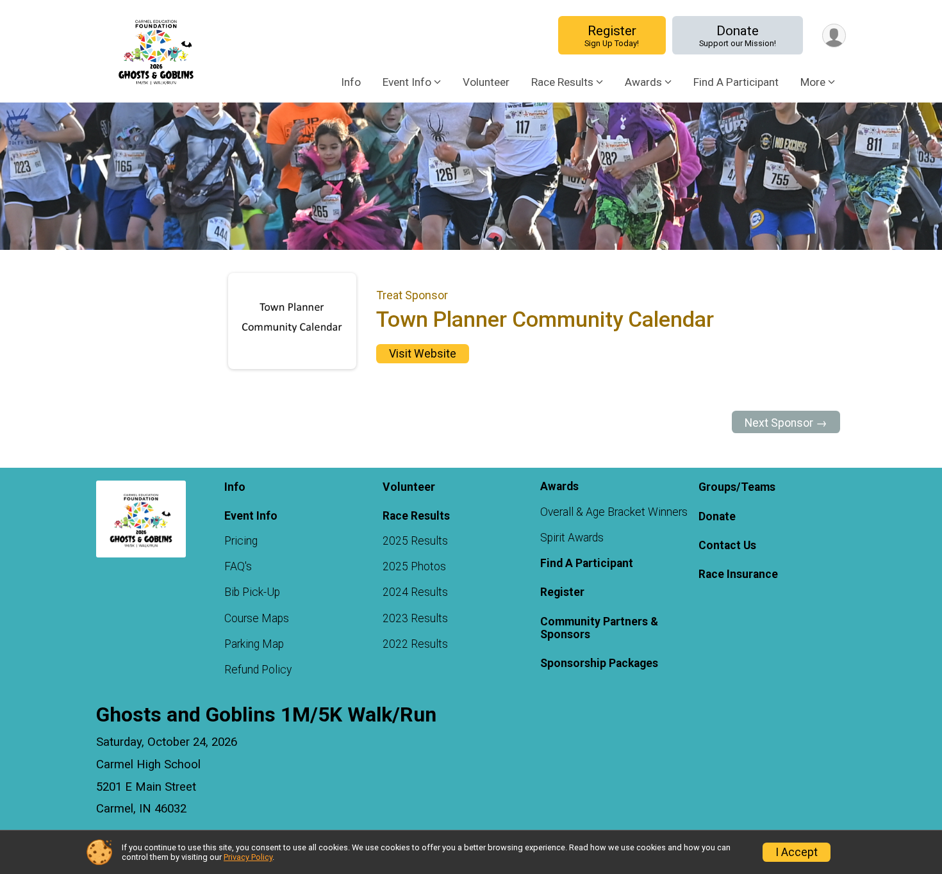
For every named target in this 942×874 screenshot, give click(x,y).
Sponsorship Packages (599, 663)
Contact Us (727, 545)
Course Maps (256, 618)
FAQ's (238, 566)
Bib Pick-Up (252, 592)
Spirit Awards (572, 537)
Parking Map (254, 644)
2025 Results (415, 540)
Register (611, 35)
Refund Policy (258, 669)
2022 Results (415, 644)
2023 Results (415, 618)
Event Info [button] (407, 82)
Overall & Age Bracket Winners (614, 512)
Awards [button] (643, 82)
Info (351, 82)
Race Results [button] (562, 82)
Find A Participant (736, 82)
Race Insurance (738, 574)
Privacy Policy (248, 857)
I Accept (796, 852)
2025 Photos (414, 566)
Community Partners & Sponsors (599, 628)
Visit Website (422, 353)
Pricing (241, 540)
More (812, 82)
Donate (737, 35)
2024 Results (415, 592)
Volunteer (486, 82)
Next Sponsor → (786, 422)
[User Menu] (834, 35)
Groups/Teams (736, 487)
